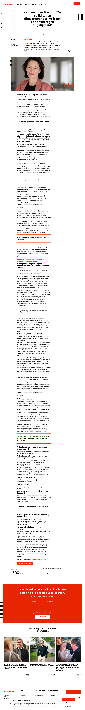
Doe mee (40, 4)
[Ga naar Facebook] (2, 13)
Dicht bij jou (34, 4)
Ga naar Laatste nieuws (25, 563)
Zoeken (51, 4)
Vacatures (52, 696)
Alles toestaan (68, 699)
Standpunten (22, 696)
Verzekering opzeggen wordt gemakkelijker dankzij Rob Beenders (42, 665)
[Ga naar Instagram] (2, 17)
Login (70, 4)
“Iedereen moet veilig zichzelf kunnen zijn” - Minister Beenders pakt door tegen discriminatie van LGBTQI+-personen (15, 666)
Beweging (27, 4)
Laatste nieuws (19, 4)
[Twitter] (44, 35)
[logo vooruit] (10, 4)
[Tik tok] (2, 27)
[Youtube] (2, 24)
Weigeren (68, 702)
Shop (46, 4)
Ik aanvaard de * (43, 612)
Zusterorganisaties (39, 696)
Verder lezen (69, 51)
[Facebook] (40, 35)
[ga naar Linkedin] (2, 20)
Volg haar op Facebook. (39, 559)
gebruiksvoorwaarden (47, 612)
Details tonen (68, 706)
